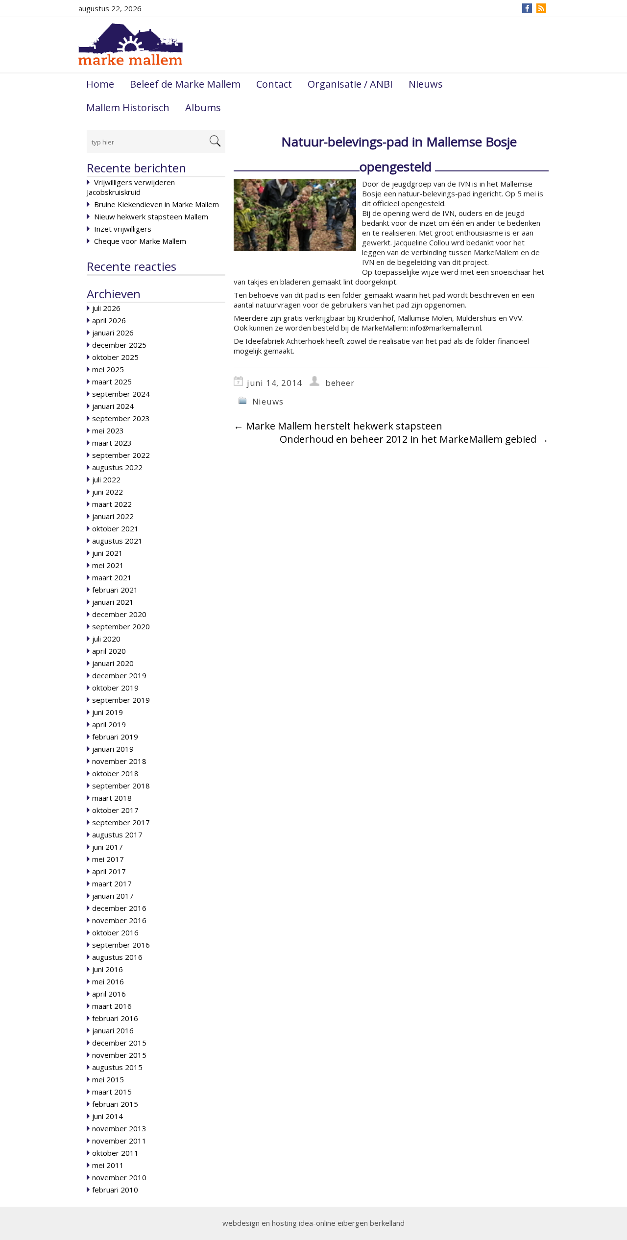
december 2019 (119, 675)
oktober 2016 (115, 932)
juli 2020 (106, 639)
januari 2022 (113, 516)
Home (100, 84)
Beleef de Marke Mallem (185, 84)
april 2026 (109, 320)
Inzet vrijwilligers (122, 229)
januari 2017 (113, 896)
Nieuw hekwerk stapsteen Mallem (151, 216)
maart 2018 (112, 798)
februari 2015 (115, 1104)
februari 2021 (115, 590)
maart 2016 (112, 1006)
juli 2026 (106, 308)
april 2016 (109, 994)
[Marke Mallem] (130, 44)
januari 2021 (113, 602)
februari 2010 (115, 1189)
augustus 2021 (117, 541)
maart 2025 (112, 381)
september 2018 (121, 785)
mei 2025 (108, 369)
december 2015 (119, 1043)
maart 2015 (112, 1092)
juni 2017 (107, 847)
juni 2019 (107, 712)
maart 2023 (112, 443)
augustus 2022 (117, 467)
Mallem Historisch (127, 107)
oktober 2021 (115, 528)
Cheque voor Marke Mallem (140, 241)
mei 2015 (108, 1079)
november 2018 (119, 761)
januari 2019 (113, 749)
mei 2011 (108, 1165)
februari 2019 (115, 736)
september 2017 (121, 822)
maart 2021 (112, 577)
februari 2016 (115, 1018)
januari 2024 (113, 406)
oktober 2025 (115, 357)
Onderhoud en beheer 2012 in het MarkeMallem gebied (414, 439)
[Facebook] (527, 8)
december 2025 (119, 345)
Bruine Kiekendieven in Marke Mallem (156, 204)
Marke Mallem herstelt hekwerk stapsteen (338, 425)
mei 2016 (108, 981)
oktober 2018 (115, 773)
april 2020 (109, 651)
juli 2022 (106, 479)
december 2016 (119, 908)
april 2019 (109, 724)
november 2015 (119, 1055)
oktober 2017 (115, 810)
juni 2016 (107, 969)
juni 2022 (107, 492)
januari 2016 (113, 1030)
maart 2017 (112, 883)
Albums (203, 107)
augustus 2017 (117, 834)
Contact (274, 84)
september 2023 (121, 418)
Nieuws (426, 84)
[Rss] (541, 8)
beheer (340, 382)
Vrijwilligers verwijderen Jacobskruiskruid (131, 187)
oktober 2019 (115, 687)
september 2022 (121, 455)
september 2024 (121, 394)
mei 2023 (108, 430)
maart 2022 (112, 504)
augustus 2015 (117, 1067)
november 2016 (119, 920)
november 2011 (119, 1140)
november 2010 (119, 1177)
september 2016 (121, 945)
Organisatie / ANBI (350, 84)
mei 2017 (108, 859)
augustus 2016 (117, 957)
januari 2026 (113, 332)
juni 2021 (107, 553)
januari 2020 (113, 663)
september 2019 (121, 700)
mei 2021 (108, 565)
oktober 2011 (115, 1153)
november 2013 (119, 1128)
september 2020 (121, 626)
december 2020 (119, 614)
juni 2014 (107, 1116)
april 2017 (109, 871)
